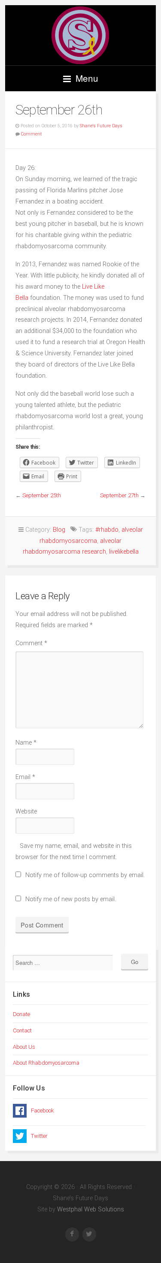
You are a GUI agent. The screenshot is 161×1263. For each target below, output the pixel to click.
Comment (31, 134)
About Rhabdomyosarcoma (46, 1063)
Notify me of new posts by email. (70, 899)
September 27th (119, 495)
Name (25, 742)
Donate (21, 1014)
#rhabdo (106, 529)
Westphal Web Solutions (89, 1209)
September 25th (41, 495)
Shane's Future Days (101, 126)
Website (26, 811)
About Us (24, 1047)
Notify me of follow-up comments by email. (85, 875)
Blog (59, 529)
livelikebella (124, 551)
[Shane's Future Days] (80, 35)
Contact (22, 1030)
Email (25, 777)
